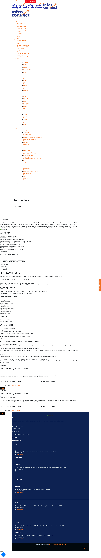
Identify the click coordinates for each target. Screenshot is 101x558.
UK (24, 123)
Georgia (25, 89)
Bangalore (18, 486)
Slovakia (25, 116)
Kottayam (18, 532)
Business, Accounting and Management (32, 137)
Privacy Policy (84, 549)
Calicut (17, 523)
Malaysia (25, 100)
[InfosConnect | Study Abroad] (19, 6)
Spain (24, 118)
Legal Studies (26, 168)
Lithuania (25, 98)
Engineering (26, 144)
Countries (17, 205)
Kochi (16, 503)
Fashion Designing (27, 152)
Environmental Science (28, 150)
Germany (25, 90)
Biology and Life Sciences (29, 139)
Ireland (25, 85)
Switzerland (26, 121)
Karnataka (18, 479)
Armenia (25, 61)
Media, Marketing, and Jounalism (31, 171)
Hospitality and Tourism (29, 157)
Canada (25, 66)
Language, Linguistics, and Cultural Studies (33, 162)
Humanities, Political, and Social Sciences (33, 158)
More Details (19, 454)
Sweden (25, 119)
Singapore (25, 114)
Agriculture (26, 131)
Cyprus (25, 67)
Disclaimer (84, 547)
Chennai (17, 464)
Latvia (24, 96)
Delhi (16, 444)
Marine (25, 170)
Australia (25, 62)
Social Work (26, 178)
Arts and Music (27, 134)
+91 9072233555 (15, 385)
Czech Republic (27, 69)
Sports (25, 176)
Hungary (25, 84)
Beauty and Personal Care (29, 153)
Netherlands (26, 103)
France (25, 82)
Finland (25, 80)
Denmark (25, 71)
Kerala (17, 496)
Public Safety (26, 175)
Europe (25, 79)
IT (23, 160)
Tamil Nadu (18, 458)
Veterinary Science (27, 180)
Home (16, 203)
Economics (25, 141)
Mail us (2, 388)
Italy (24, 87)
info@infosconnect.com (19, 1)
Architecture (26, 132)
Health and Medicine (28, 155)
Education (25, 142)
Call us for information (5, 385)
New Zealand (26, 105)
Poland (25, 106)
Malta (24, 101)
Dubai (24, 72)
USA (24, 124)
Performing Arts (27, 173)
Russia (25, 108)
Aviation (25, 136)
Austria (25, 64)
